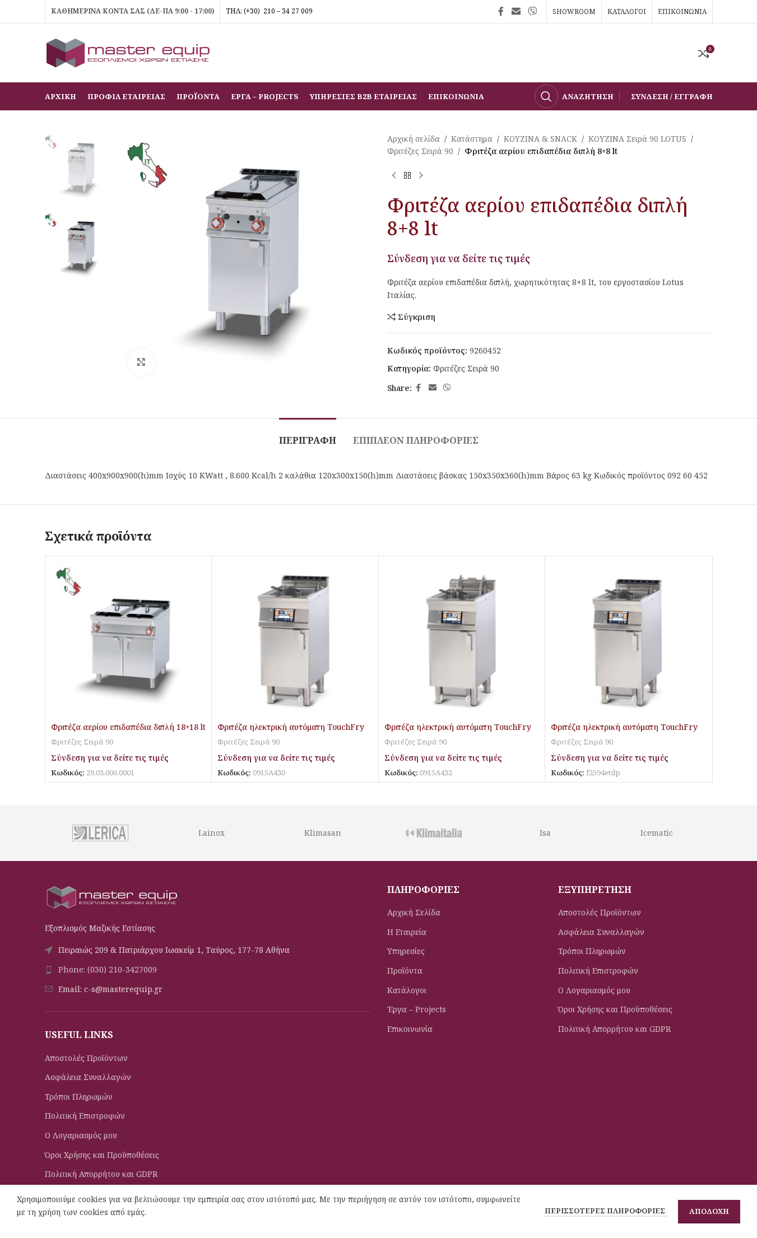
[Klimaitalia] (434, 833)
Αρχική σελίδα (413, 138)
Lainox (211, 832)
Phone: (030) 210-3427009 (107, 969)
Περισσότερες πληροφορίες (606, 1211)
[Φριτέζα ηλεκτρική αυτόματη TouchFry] (295, 639)
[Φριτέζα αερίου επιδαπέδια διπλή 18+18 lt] (128, 639)
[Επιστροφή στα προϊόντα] (407, 176)
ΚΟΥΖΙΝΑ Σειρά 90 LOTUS (637, 138)
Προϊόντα (404, 970)
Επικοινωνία (410, 1028)
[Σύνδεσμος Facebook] (501, 11)
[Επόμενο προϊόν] (421, 176)
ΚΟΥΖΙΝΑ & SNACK (540, 138)
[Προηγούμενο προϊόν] (394, 176)
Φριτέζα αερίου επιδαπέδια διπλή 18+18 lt (128, 727)
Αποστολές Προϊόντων (86, 1058)
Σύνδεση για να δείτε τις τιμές (458, 258)
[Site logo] (129, 51)
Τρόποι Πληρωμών (79, 1096)
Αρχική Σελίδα (413, 912)
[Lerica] (100, 833)
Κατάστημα (472, 138)
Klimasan (322, 832)
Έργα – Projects (416, 1009)
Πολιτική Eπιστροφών (85, 1115)
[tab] (307, 435)
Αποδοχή (709, 1211)
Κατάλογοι (406, 990)
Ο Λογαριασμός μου (81, 1135)
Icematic (656, 832)
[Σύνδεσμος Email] (516, 11)
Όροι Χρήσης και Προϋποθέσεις (102, 1154)
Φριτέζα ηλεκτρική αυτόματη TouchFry (290, 727)
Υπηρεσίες (406, 951)
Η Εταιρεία (406, 932)
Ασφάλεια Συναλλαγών (88, 1077)
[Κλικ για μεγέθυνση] (141, 362)
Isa (545, 832)
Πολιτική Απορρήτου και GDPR (101, 1174)
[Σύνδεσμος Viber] (532, 11)
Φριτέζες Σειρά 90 (420, 151)
